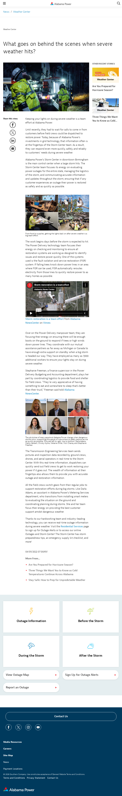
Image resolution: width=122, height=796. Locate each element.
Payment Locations (12, 768)
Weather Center (9, 29)
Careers (7, 748)
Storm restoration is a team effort (44, 319)
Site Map (8, 755)
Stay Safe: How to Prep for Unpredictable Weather (57, 580)
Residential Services (72, 526)
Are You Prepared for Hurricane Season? (51, 564)
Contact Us (61, 716)
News (6, 762)
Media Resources (12, 742)
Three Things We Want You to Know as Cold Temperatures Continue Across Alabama (105, 119)
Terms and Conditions (14, 778)
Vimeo (46, 322)
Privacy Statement (36, 778)
